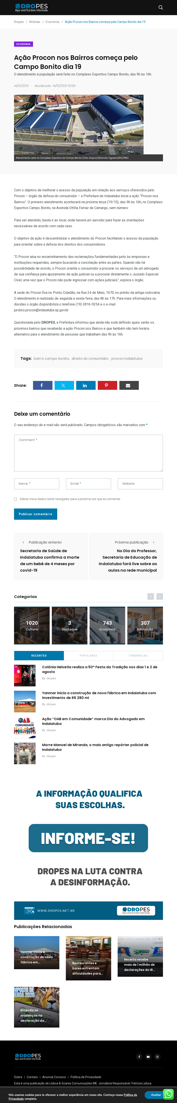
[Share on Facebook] (42, 385)
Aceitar (156, 1095)
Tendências (138, 655)
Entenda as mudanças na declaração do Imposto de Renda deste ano (35, 1020)
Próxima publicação (131, 542)
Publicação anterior (45, 542)
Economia (23, 44)
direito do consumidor (90, 358)
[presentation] (150, 596)
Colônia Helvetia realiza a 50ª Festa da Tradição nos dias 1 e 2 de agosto (99, 669)
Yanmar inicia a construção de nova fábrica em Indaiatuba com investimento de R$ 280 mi (99, 695)
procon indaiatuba (126, 358)
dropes (51, 678)
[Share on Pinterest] (107, 385)
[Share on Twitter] (64, 385)
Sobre (18, 1077)
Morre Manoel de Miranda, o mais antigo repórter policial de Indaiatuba (95, 747)
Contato (32, 1077)
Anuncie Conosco (54, 1077)
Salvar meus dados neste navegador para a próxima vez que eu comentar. (70, 499)
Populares (88, 655)
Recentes (39, 655)
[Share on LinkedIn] (86, 385)
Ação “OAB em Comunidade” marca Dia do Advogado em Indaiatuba (93, 721)
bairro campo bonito (51, 358)
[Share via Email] (129, 385)
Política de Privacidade (86, 1077)
